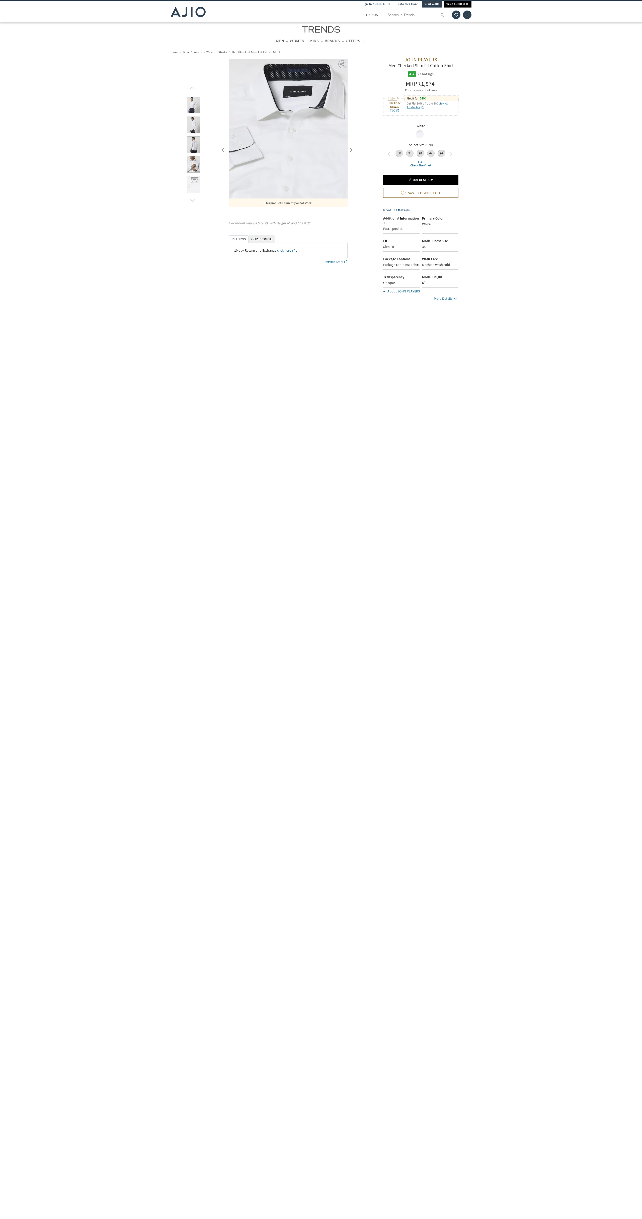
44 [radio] (441, 153)
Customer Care (406, 4)
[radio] (420, 137)
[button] (456, 15)
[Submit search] (445, 15)
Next (350, 149)
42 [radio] (430, 153)
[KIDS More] (322, 40)
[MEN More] (287, 40)
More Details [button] (443, 298)
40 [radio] (420, 153)
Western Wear (204, 52)
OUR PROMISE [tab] (261, 239)
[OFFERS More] (363, 40)
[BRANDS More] (343, 40)
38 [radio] (399, 153)
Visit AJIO (432, 4)
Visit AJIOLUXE (457, 4)
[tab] (193, 106)
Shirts (222, 52)
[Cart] (467, 15)
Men (186, 52)
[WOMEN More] (307, 40)
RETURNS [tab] (239, 239)
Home (175, 52)
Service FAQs (334, 261)
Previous (222, 149)
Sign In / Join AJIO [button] (376, 4)
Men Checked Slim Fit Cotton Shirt (256, 52)
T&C (392, 110)
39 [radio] (409, 153)
